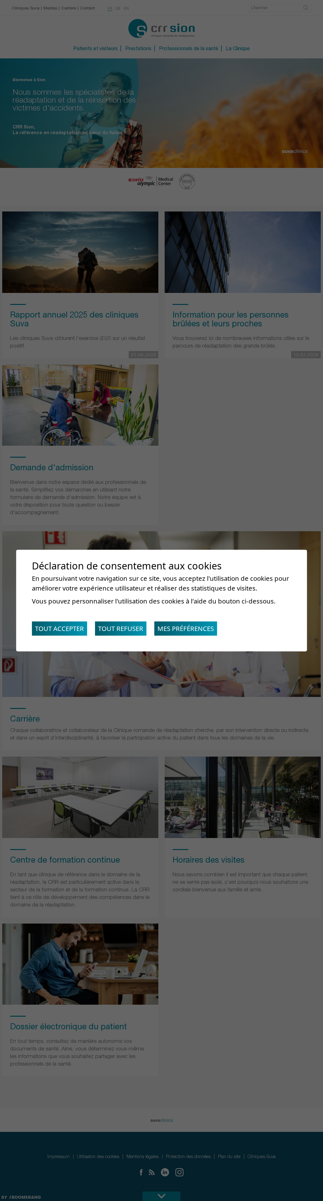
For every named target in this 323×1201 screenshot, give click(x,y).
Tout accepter (59, 628)
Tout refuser (120, 628)
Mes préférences (185, 628)
